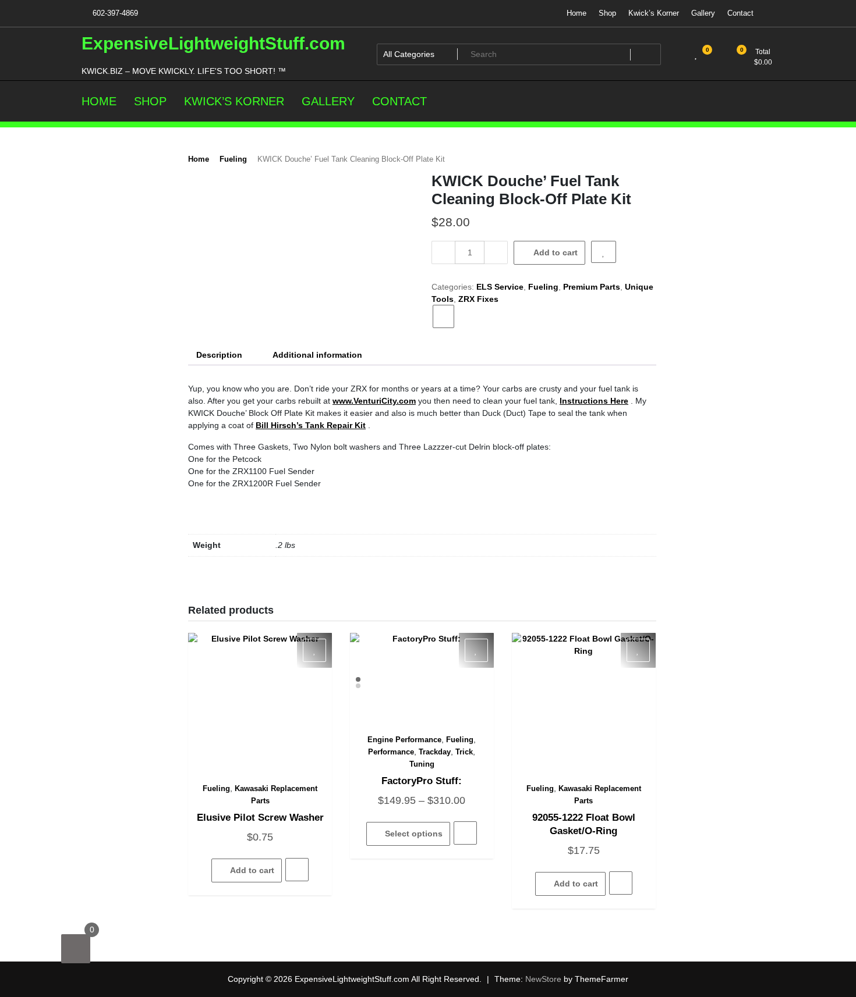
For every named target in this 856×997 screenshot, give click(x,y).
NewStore (543, 979)
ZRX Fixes (478, 299)
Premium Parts (591, 286)
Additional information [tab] (317, 354)
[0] (75, 948)
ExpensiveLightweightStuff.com (213, 43)
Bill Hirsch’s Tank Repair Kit (311, 425)
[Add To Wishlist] (603, 252)
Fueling (233, 159)
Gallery (703, 13)
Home (576, 13)
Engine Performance (404, 739)
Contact (740, 13)
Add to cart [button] (252, 870)
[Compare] (443, 316)
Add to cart (555, 252)
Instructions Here (594, 400)
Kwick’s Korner (653, 13)
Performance (391, 751)
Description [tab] (219, 354)
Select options (414, 833)
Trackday (435, 751)
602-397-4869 (114, 13)
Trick (464, 751)
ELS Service (499, 286)
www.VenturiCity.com (374, 400)
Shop (607, 13)
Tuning (421, 764)
